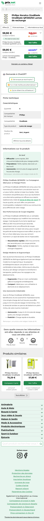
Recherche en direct (22, 476)
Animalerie (7, 404)
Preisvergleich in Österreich (22, 507)
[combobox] (24, 9)
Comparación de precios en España (22, 504)
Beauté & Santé (9, 412)
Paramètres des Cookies (22, 492)
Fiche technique (18, 27)
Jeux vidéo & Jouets (11, 415)
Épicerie (5, 437)
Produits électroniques (13, 426)
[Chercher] (3, 9)
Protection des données (22, 473)
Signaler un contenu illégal (22, 64)
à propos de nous (22, 482)
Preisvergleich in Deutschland (22, 510)
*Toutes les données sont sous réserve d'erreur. (22, 517)
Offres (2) (5, 27)
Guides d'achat (22, 485)
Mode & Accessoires (11, 423)
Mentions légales (22, 470)
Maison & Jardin (9, 419)
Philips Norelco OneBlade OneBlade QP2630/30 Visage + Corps (11, 374)
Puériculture (7, 430)
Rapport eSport (22, 489)
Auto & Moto (7, 408)
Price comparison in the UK (22, 513)
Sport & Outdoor (9, 434)
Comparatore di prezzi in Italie (22, 501)
